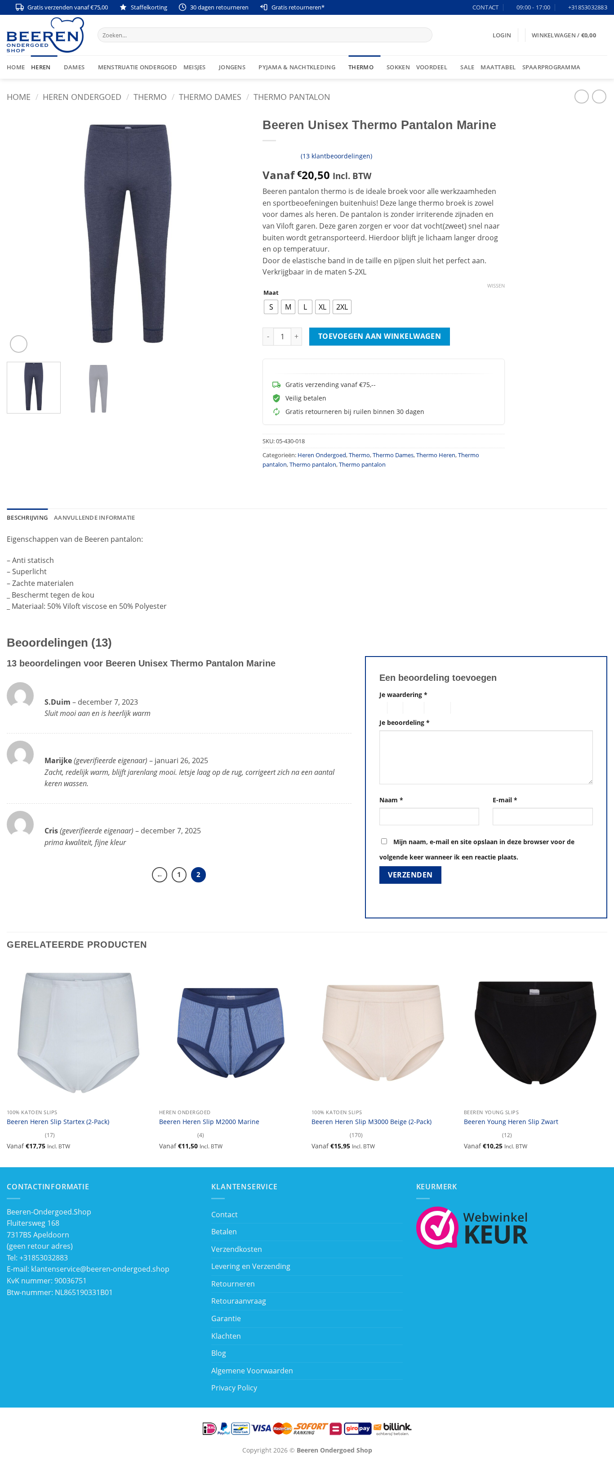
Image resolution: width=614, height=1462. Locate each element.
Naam (391, 800)
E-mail (505, 800)
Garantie (226, 1318)
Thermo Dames (210, 96)
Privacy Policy (234, 1388)
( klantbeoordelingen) (336, 156)
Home (16, 67)
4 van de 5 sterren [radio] (436, 708)
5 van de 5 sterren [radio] (465, 708)
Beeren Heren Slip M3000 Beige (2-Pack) (371, 1122)
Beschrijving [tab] (27, 517)
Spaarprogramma (551, 67)
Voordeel (431, 67)
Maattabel (498, 67)
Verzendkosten (236, 1249)
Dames (74, 67)
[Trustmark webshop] (472, 1227)
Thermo (361, 67)
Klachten (226, 1336)
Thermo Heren (435, 455)
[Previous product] (599, 96)
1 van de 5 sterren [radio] (381, 708)
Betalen (224, 1232)
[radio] (271, 307)
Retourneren (233, 1284)
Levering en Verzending (250, 1266)
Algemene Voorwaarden (252, 1371)
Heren (40, 67)
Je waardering (403, 694)
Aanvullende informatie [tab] (94, 517)
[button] (502, 35)
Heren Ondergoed (82, 96)
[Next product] (581, 96)
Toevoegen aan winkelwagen (379, 336)
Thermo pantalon (292, 96)
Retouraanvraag (238, 1301)
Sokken (398, 67)
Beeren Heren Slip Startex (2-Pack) (58, 1122)
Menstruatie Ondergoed (137, 67)
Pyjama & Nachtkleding (296, 67)
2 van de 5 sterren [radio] (393, 708)
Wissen (496, 286)
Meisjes (194, 67)
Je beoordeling (404, 722)
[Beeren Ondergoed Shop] (45, 35)
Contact (224, 1214)
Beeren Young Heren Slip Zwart (511, 1122)
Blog (218, 1353)
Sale (467, 67)
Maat (271, 293)
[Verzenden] (424, 35)
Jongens (232, 67)
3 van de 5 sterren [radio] (412, 708)
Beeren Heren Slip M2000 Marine (209, 1122)
